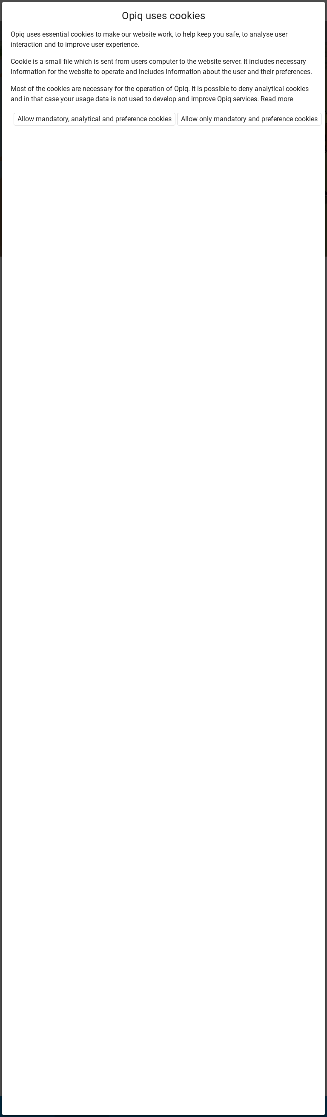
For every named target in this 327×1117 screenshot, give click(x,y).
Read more (277, 99)
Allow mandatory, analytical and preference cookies (94, 119)
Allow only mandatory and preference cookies (249, 119)
